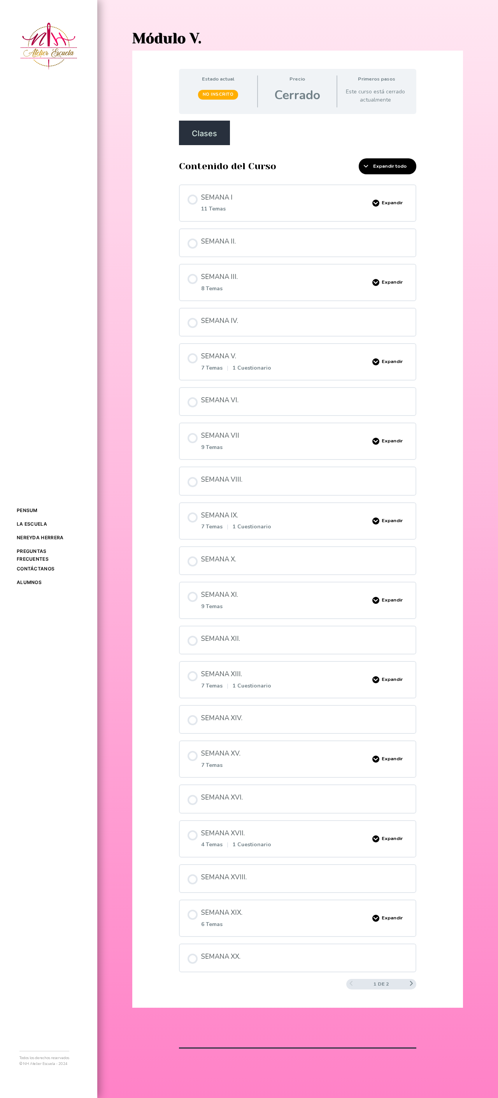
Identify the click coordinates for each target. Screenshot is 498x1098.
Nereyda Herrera (40, 537)
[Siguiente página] (411, 984)
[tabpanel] (297, 133)
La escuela (32, 524)
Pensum (27, 510)
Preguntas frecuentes (33, 555)
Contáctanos (35, 569)
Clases (204, 133)
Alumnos (29, 582)
